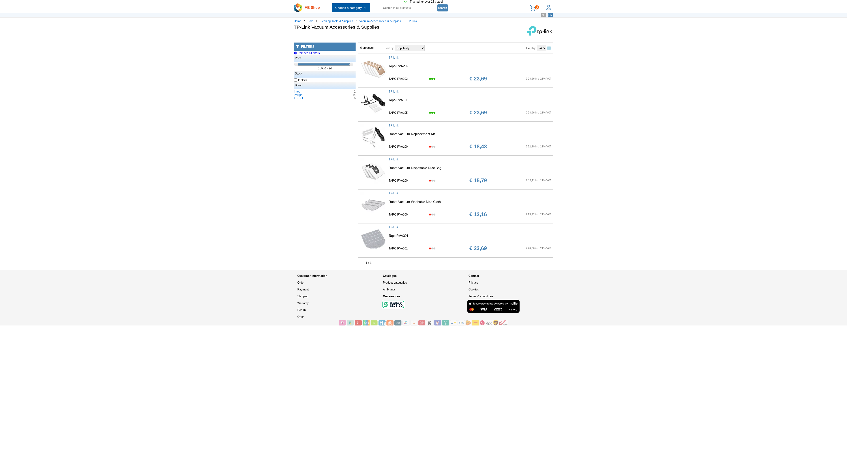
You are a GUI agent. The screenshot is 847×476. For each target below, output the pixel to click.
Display (531, 48)
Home (297, 21)
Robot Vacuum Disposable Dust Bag (415, 168)
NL (543, 15)
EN (550, 15)
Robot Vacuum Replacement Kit (412, 134)
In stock (302, 80)
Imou (297, 91)
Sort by (389, 48)
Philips (298, 95)
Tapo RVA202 (398, 66)
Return (301, 310)
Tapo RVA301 (398, 236)
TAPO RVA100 (398, 146)
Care (310, 21)
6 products (367, 47)
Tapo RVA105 (398, 100)
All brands (389, 289)
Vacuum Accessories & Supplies (380, 21)
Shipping (302, 296)
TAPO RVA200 (398, 180)
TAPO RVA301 (398, 248)
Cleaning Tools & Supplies (336, 21)
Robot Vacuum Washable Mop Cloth (415, 202)
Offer (300, 316)
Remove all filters (308, 53)
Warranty (303, 303)
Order (300, 282)
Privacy (473, 282)
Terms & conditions (480, 296)
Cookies (473, 289)
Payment (303, 289)
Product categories (395, 282)
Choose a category (349, 7)
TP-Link (412, 21)
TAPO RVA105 (398, 112)
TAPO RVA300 (398, 214)
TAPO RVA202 (398, 78)
